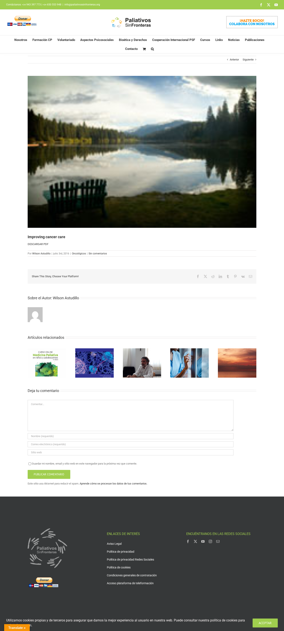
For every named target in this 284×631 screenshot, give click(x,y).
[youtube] (203, 541)
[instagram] (210, 541)
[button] (152, 48)
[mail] (218, 541)
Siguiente (248, 59)
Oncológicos (79, 253)
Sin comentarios (98, 253)
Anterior (234, 59)
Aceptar (265, 623)
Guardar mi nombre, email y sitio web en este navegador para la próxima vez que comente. (84, 463)
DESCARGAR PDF (38, 244)
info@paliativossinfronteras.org (82, 4)
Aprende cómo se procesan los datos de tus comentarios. (113, 483)
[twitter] (195, 541)
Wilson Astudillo (41, 253)
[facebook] (188, 541)
